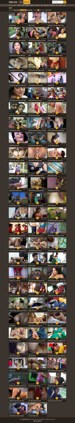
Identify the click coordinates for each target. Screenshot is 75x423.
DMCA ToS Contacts (37, 421)
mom (64, 5)
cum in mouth (52, 5)
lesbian (22, 5)
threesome (32, 5)
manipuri (27, 5)
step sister (37, 5)
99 (48, 10)
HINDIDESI (13, 2)
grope (19, 5)
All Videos (27, 2)
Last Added (16, 10)
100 (50, 10)
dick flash (46, 5)
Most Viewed (23, 10)
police (42, 5)
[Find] (64, 2)
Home (21, 2)
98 (46, 10)
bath (57, 5)
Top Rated (30, 10)
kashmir (60, 5)
